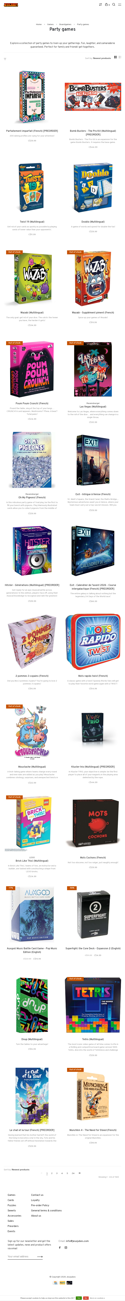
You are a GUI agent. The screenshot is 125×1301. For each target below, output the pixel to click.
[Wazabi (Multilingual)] (32, 279)
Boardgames (65, 24)
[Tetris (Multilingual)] (93, 1006)
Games (50, 24)
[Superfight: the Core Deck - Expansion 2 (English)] (93, 915)
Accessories (14, 1215)
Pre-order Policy (40, 1205)
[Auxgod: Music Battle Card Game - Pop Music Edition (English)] (32, 915)
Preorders (13, 1226)
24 (73, 1173)
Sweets (12, 1210)
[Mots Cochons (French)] (93, 824)
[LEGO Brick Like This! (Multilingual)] (32, 824)
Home (39, 24)
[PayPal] (63, 1283)
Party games (83, 24)
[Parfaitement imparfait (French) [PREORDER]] (32, 97)
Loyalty (35, 1200)
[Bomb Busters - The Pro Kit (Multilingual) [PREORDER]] (93, 97)
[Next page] (79, 1173)
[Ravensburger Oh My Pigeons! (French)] (32, 461)
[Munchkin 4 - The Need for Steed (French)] (93, 1096)
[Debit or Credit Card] (69, 1283)
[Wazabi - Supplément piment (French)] (93, 279)
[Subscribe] (39, 1256)
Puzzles (12, 1205)
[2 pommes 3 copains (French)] (32, 642)
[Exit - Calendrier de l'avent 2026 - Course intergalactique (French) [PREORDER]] (93, 551)
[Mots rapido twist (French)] (93, 642)
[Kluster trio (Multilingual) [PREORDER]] (93, 733)
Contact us (37, 1195)
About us (36, 1215)
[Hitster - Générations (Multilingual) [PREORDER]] (32, 551)
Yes (78, 1298)
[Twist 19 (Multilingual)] (32, 188)
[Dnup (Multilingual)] (32, 1006)
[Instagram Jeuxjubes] (66, 1248)
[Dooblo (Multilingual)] (93, 188)
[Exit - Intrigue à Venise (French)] (93, 461)
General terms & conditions (46, 1210)
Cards (11, 1200)
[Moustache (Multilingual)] (32, 733)
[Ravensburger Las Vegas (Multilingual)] (93, 370)
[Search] (114, 5)
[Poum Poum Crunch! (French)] (32, 370)
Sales (11, 1221)
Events (11, 1231)
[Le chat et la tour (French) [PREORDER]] (32, 1096)
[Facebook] (60, 1248)
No (86, 1298)
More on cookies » (97, 1298)
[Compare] (101, 5)
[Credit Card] (56, 1283)
